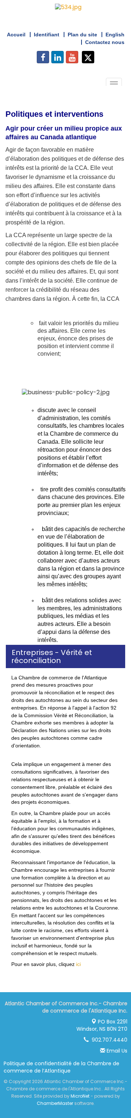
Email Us (116, 1050)
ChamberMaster (55, 1103)
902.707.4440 (108, 1039)
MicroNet (80, 1096)
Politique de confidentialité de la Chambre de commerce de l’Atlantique (61, 1067)
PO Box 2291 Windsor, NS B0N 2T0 (101, 1025)
